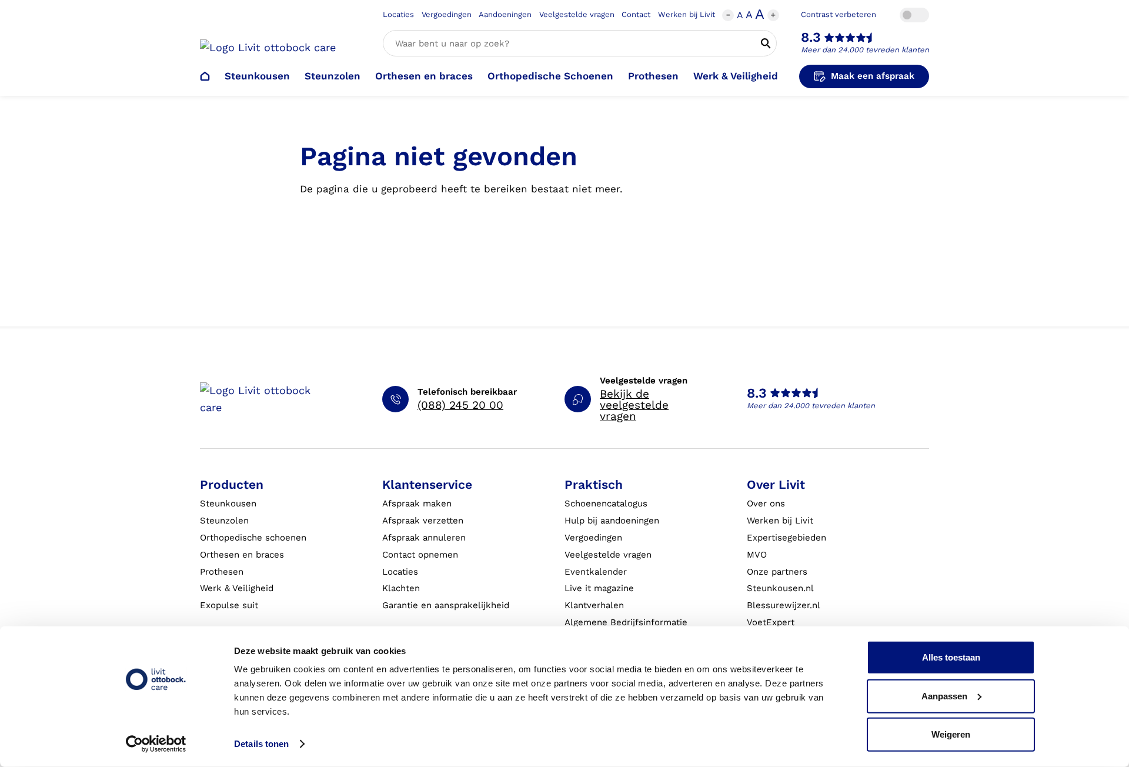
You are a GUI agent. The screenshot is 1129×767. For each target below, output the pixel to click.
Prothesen (653, 76)
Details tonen (261, 744)
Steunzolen (332, 76)
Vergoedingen (447, 14)
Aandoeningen (505, 14)
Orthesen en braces (424, 76)
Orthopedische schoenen (253, 537)
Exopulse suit (229, 605)
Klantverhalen (594, 605)
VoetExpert (770, 622)
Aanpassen (944, 696)
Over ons (766, 503)
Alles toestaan (951, 657)
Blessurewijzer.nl (783, 605)
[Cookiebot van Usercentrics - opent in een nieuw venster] (156, 744)
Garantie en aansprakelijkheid (445, 605)
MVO (757, 554)
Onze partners (777, 571)
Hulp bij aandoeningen (611, 520)
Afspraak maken (417, 503)
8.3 (811, 37)
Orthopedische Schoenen (550, 76)
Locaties (398, 14)
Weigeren (950, 734)
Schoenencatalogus (605, 503)
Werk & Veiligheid (735, 76)
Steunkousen (257, 76)
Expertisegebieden (786, 537)
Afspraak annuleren (424, 537)
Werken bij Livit (686, 14)
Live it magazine (599, 588)
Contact (636, 14)
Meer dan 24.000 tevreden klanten (865, 49)
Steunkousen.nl (780, 588)
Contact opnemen (420, 554)
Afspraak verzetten (422, 520)
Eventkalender (595, 571)
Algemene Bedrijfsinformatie (625, 622)
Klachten (401, 588)
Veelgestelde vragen (576, 14)
